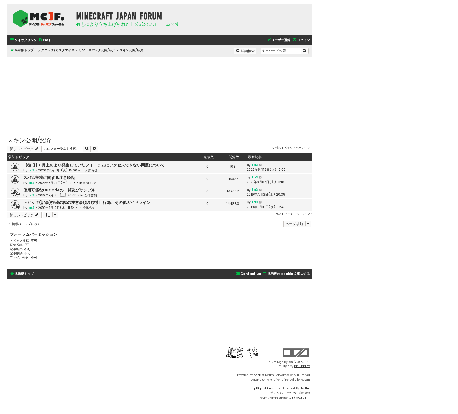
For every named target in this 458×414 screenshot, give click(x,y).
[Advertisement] (159, 94)
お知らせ (91, 170)
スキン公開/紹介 (29, 140)
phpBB (258, 375)
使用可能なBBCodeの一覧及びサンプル (59, 190)
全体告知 (90, 195)
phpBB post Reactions (265, 388)
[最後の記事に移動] (260, 164)
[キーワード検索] (305, 51)
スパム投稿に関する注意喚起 (49, 177)
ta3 (31, 170)
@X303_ (302, 398)
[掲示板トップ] (40, 18)
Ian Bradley (302, 366)
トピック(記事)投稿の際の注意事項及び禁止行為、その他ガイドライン (87, 202)
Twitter (305, 388)
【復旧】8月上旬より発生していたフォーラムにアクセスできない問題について (94, 165)
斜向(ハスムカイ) (299, 362)
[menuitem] (44, 40)
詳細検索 (248, 50)
